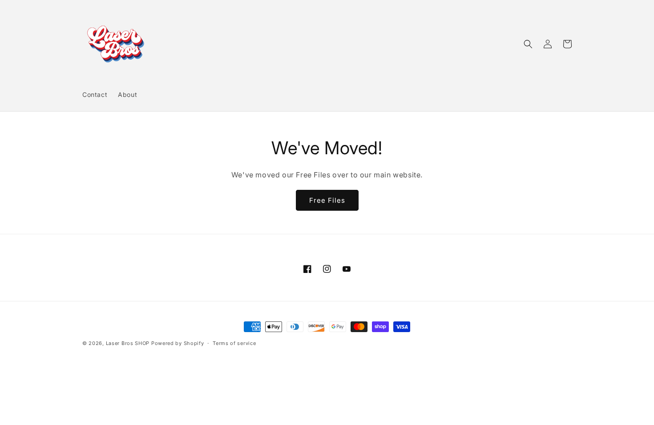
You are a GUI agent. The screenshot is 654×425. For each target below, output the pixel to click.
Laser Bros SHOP (128, 343)
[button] (528, 44)
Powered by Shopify (177, 343)
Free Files (327, 200)
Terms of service (234, 343)
